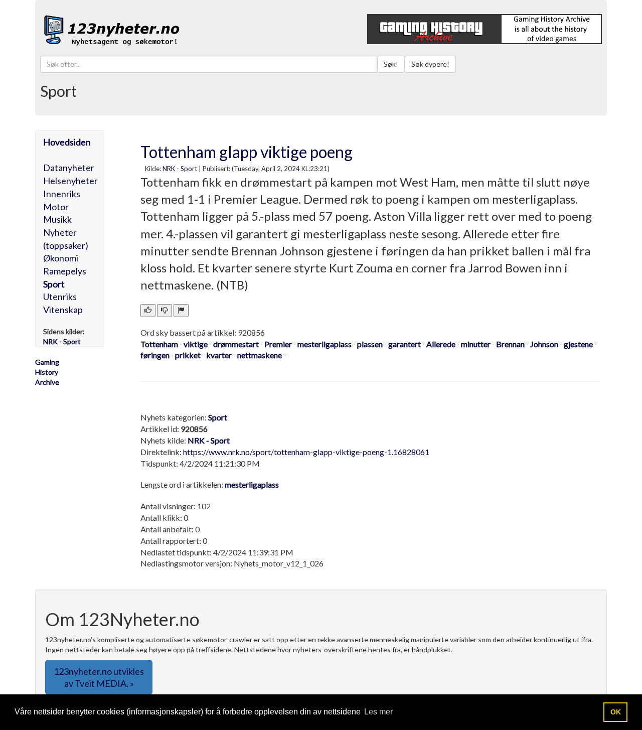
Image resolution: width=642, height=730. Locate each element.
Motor (56, 206)
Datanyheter (68, 167)
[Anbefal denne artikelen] (147, 310)
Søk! (391, 64)
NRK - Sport (180, 169)
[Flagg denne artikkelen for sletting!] (181, 310)
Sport (54, 283)
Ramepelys (64, 270)
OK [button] (615, 712)
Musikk (57, 219)
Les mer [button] (378, 711)
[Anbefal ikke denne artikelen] (164, 310)
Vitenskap (63, 309)
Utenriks (60, 296)
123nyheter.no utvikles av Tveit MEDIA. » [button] (99, 677)
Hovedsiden (67, 142)
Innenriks (61, 193)
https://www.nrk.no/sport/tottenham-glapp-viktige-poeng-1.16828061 (306, 452)
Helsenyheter (70, 180)
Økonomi (60, 257)
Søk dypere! (430, 64)
